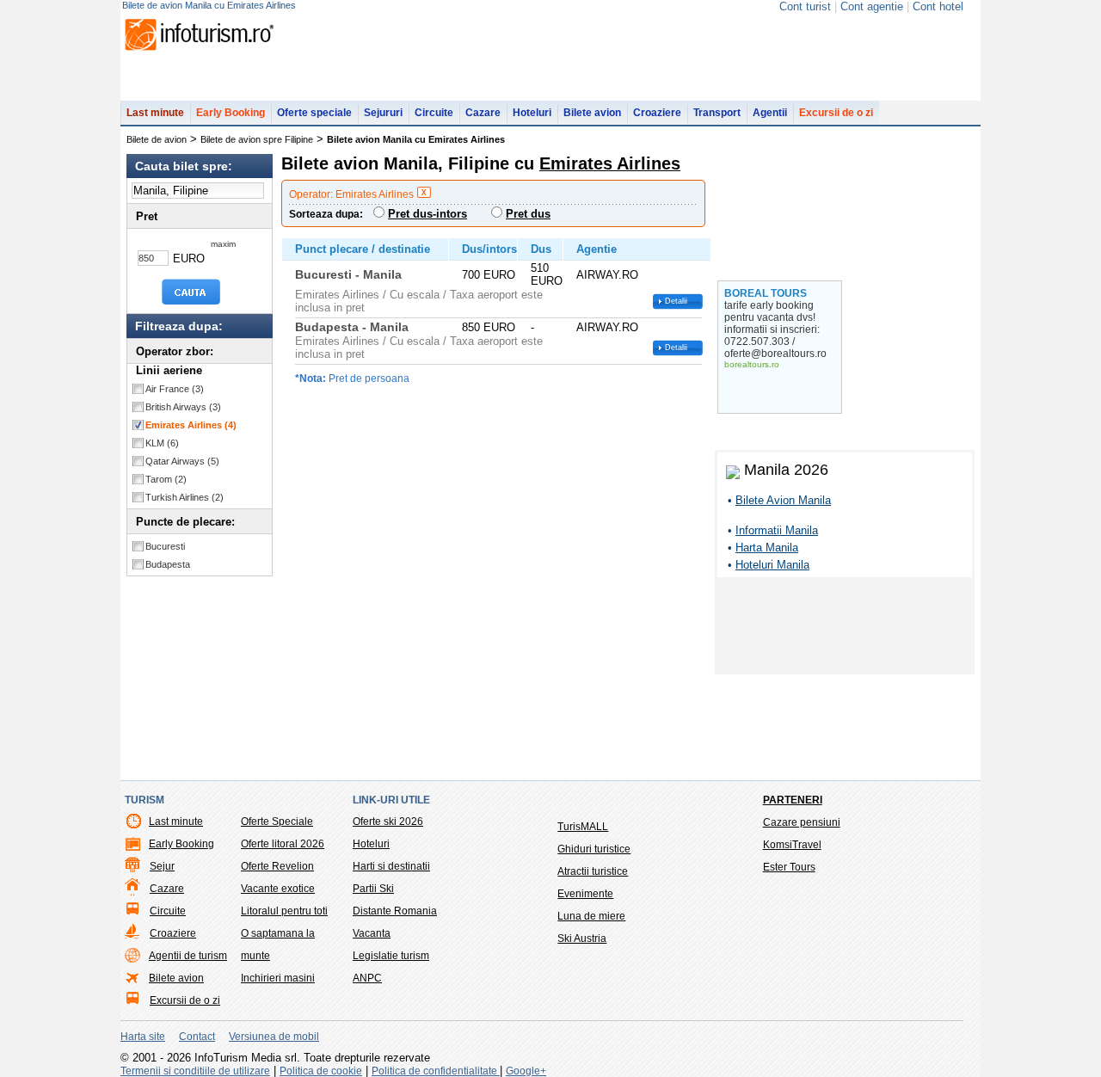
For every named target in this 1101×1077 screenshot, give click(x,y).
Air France (174, 389)
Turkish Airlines (184, 497)
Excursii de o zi (836, 113)
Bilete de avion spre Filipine (256, 139)
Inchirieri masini (278, 978)
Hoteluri (532, 113)
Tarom (166, 479)
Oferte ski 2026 (388, 821)
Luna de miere (591, 916)
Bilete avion (592, 113)
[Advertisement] (845, 629)
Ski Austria (581, 938)
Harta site (142, 1037)
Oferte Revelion (277, 866)
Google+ (526, 1071)
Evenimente (585, 894)
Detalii (676, 301)
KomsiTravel (792, 845)
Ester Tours (789, 867)
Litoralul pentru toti (284, 911)
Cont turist (805, 6)
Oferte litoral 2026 (282, 844)
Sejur (162, 866)
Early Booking (230, 113)
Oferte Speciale (277, 821)
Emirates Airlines (191, 425)
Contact (197, 1037)
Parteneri (792, 800)
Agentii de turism (188, 956)
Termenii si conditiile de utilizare (195, 1071)
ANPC (367, 978)
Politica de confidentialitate (436, 1071)
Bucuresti (165, 546)
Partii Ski (373, 889)
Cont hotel (938, 6)
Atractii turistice (592, 871)
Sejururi (383, 113)
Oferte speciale (314, 113)
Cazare (483, 113)
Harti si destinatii (391, 866)
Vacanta (372, 933)
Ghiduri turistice (593, 849)
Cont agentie (871, 6)
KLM (162, 443)
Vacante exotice (278, 889)
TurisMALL (582, 827)
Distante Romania (395, 911)
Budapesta (167, 564)
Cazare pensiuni (801, 822)
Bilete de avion (156, 139)
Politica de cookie (321, 1071)
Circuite (434, 113)
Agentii (770, 113)
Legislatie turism (391, 956)
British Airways (183, 407)
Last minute (155, 113)
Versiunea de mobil (274, 1037)
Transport (717, 113)
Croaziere (657, 113)
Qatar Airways (182, 461)
